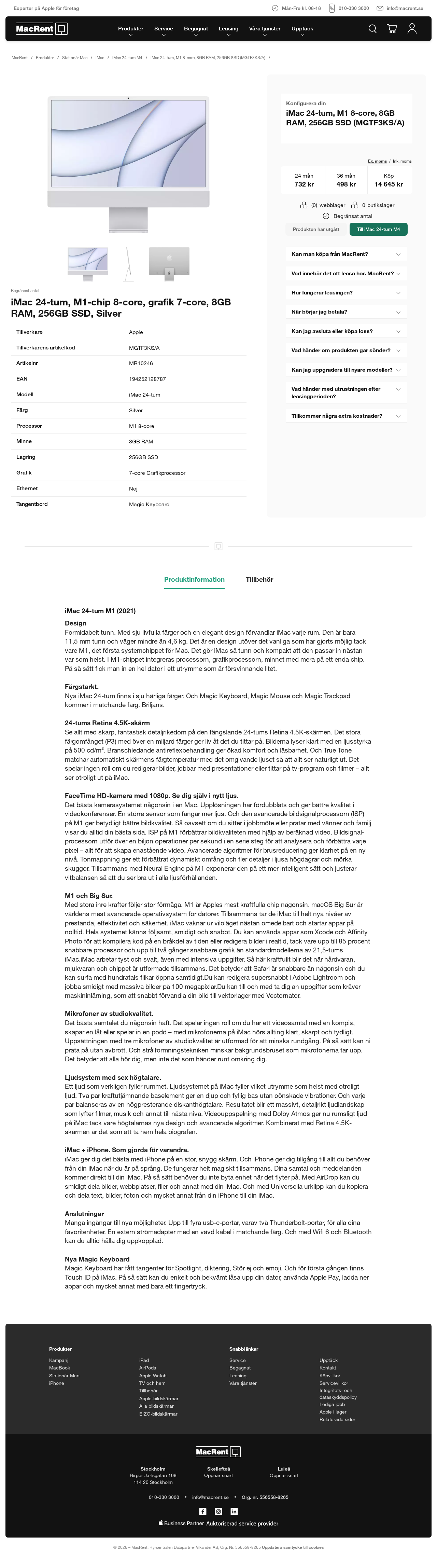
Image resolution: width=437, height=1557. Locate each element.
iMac (100, 57)
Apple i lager (333, 1412)
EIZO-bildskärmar (158, 1414)
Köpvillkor (330, 1375)
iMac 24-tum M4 (127, 57)
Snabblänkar (243, 1349)
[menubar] (216, 28)
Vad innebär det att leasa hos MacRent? (343, 273)
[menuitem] (131, 28)
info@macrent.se (210, 1497)
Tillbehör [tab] (259, 579)
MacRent (20, 57)
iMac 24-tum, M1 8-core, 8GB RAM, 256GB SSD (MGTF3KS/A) (208, 57)
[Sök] (372, 28)
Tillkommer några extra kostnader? (337, 415)
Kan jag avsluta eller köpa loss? (332, 331)
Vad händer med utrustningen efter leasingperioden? (336, 392)
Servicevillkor (334, 1383)
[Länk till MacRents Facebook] (203, 1511)
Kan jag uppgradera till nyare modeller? (342, 369)
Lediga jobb (332, 1404)
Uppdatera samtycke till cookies (293, 1547)
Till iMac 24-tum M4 (378, 229)
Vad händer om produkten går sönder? (341, 350)
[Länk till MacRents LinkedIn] (234, 1511)
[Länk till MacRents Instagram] (218, 1511)
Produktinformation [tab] (194, 579)
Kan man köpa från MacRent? (330, 253)
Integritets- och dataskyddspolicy (338, 1393)
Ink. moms (402, 161)
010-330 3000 (164, 1497)
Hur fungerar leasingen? (322, 292)
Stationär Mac (74, 57)
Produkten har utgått (316, 229)
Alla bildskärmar (156, 1406)
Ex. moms (377, 161)
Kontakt (328, 1367)
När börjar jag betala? (319, 311)
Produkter (45, 57)
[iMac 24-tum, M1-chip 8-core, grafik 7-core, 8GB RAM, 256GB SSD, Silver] (128, 164)
